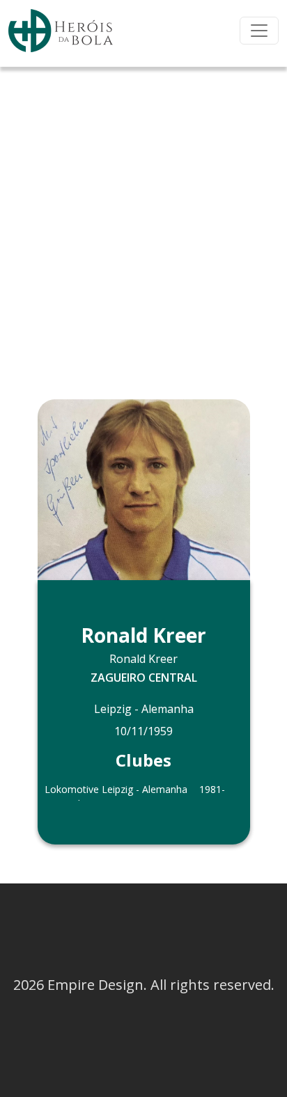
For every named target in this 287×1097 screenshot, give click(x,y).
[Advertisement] (143, 217)
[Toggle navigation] (259, 31)
